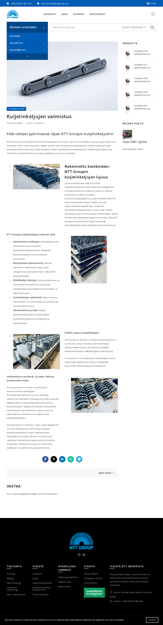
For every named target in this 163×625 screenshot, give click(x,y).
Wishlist (153, 14)
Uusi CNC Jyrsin (135, 142)
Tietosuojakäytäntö (68, 577)
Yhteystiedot (97, 14)
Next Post (105, 473)
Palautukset (64, 582)
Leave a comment (35, 123)
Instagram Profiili (93, 578)
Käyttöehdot (64, 586)
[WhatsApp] (70, 459)
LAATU (64, 14)
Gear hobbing (14, 583)
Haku (152, 27)
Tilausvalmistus (40, 594)
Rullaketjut (16, 43)
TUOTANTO (78, 14)
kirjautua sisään (28, 494)
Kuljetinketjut (18, 50)
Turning (10, 573)
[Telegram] (79, 459)
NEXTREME (15, 36)
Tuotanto (37, 573)
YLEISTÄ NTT (49, 14)
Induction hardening (12, 588)
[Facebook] (45, 459)
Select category (132, 27)
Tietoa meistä (91, 573)
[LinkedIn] (62, 459)
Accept (152, 620)
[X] (54, 459)
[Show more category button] (27, 56)
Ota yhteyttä (90, 583)
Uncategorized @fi (16, 109)
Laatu (35, 578)
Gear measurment (16, 594)
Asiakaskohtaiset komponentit (41, 588)
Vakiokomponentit (42, 583)
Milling (10, 578)
